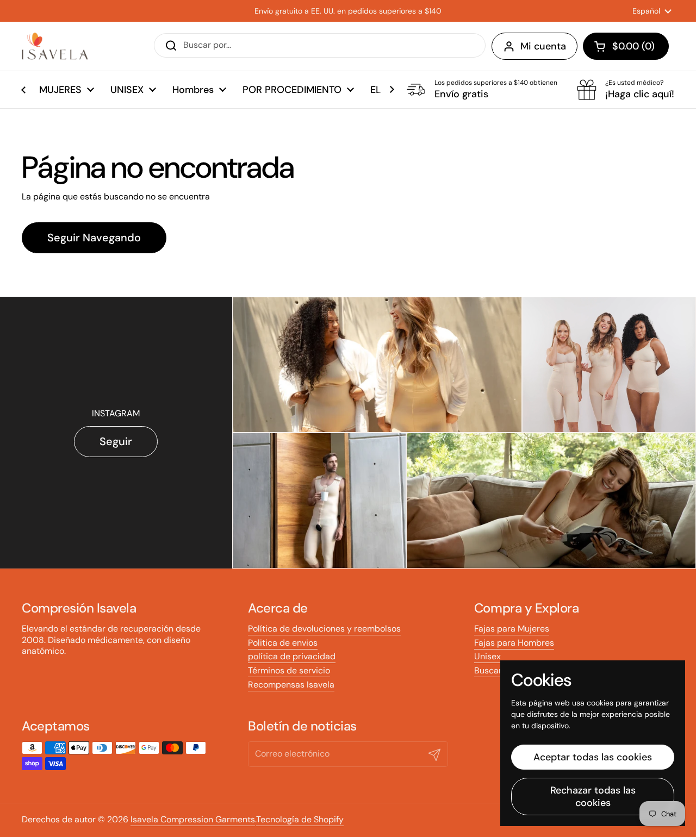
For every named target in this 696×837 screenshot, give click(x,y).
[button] (626, 46)
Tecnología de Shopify (300, 819)
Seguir (116, 441)
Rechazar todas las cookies (593, 796)
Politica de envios (283, 642)
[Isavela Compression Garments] (55, 46)
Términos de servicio (289, 670)
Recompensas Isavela (291, 684)
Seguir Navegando (94, 237)
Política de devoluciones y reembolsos (324, 628)
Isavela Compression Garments (192, 819)
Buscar (488, 670)
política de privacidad (291, 656)
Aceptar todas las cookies (592, 757)
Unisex (487, 656)
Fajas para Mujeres (511, 628)
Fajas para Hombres (514, 642)
